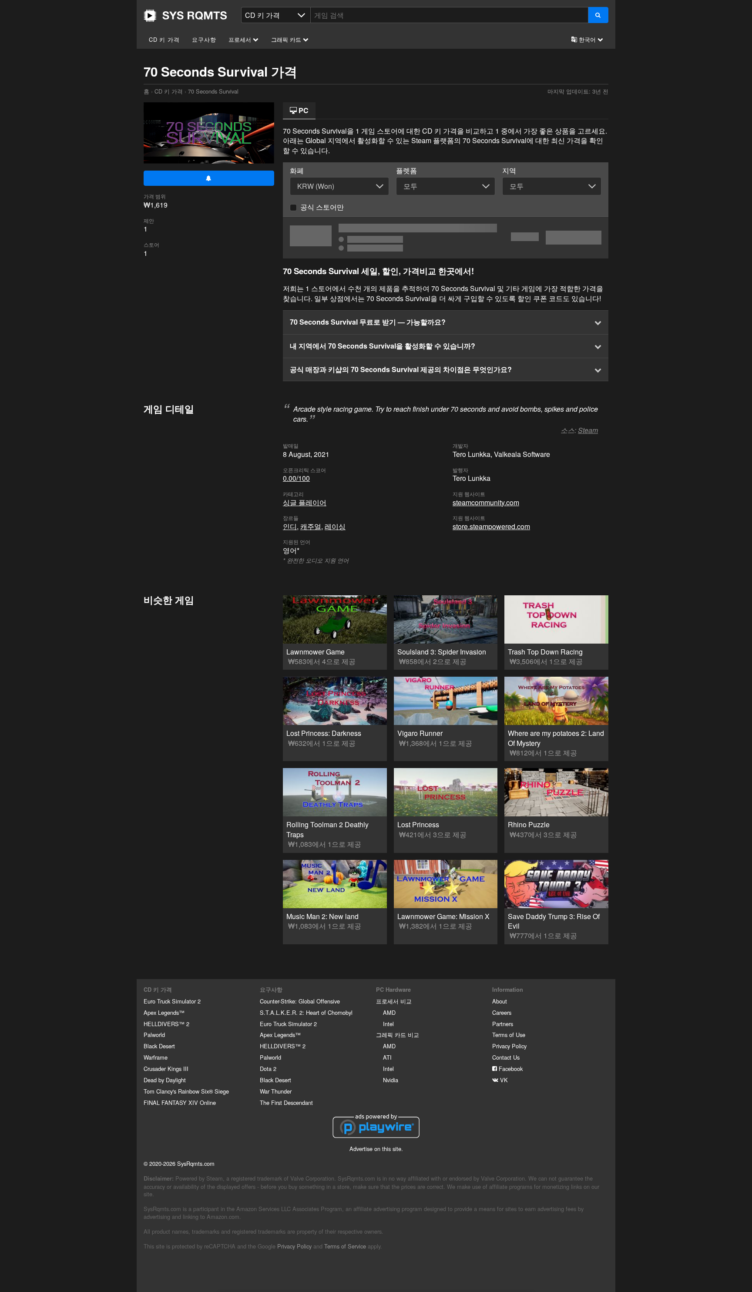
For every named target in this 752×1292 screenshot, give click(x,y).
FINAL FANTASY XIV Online (180, 1102)
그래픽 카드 (287, 39)
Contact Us (506, 1057)
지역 (509, 170)
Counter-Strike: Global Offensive (300, 1001)
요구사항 (204, 39)
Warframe (156, 1057)
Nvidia (390, 1080)
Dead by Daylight (165, 1080)
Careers (501, 1012)
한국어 (587, 39)
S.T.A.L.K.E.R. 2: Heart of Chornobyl (306, 1012)
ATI (387, 1057)
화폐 (297, 170)
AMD (389, 1012)
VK (503, 1080)
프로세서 (240, 39)
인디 (290, 526)
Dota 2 (268, 1068)
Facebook (510, 1068)
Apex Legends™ (164, 1012)
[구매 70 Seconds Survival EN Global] (445, 237)
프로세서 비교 (394, 1001)
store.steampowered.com (491, 526)
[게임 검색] (598, 15)
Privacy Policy (509, 1046)
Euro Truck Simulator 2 (172, 1001)
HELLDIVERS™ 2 (166, 1024)
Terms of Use (508, 1034)
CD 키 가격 (164, 39)
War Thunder (276, 1091)
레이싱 (335, 526)
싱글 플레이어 (304, 502)
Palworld (154, 1034)
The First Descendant (286, 1102)
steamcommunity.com (486, 502)
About (499, 1001)
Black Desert (159, 1046)
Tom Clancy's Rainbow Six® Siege (186, 1091)
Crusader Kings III (166, 1068)
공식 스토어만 (322, 207)
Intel (388, 1024)
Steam (588, 430)
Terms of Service (345, 1246)
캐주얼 (310, 526)
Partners (502, 1024)
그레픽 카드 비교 (397, 1034)
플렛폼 (406, 170)
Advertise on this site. (376, 1148)
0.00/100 (296, 478)
